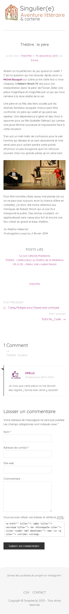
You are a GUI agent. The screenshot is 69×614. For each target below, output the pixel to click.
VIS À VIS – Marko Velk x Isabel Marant (34, 264)
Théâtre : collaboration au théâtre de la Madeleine (34, 259)
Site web (8, 463)
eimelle (30, 373)
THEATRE (26, 55)
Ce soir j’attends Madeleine (34, 255)
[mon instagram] (34, 582)
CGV (26, 592)
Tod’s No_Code (54, 319)
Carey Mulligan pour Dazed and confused (31, 307)
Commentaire (11, 478)
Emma (34, 60)
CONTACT (39, 592)
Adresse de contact (16, 447)
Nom (7, 432)
